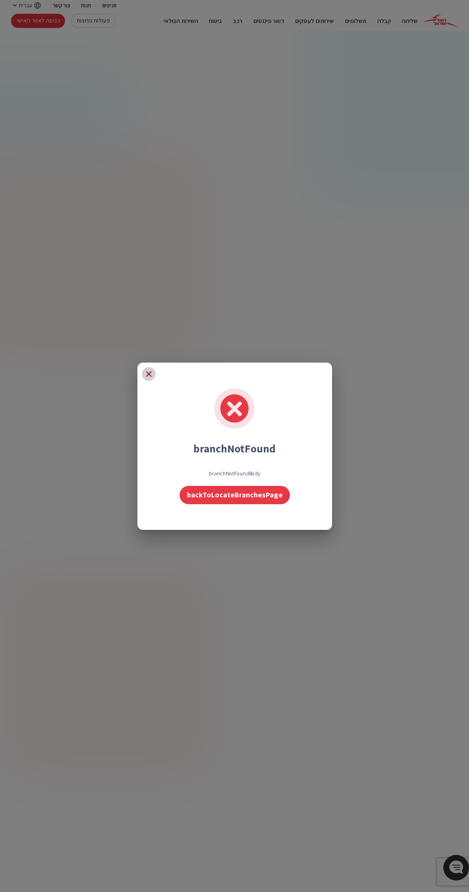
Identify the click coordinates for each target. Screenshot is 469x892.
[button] (149, 374)
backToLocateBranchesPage (235, 495)
